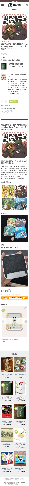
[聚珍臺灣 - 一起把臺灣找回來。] (14, 5)
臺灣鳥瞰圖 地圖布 (7, 445)
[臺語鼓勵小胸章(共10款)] (20, 364)
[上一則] (5, 54)
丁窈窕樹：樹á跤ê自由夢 (20, 445)
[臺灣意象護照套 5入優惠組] (20, 411)
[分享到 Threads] (8, 111)
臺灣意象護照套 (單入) (7, 398)
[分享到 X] (5, 111)
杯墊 (8, 42)
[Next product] (2, 54)
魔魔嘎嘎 (10, 108)
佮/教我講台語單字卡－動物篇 (20, 469)
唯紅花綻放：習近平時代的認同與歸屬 (7, 422)
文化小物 (3, 42)
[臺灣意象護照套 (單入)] (7, 388)
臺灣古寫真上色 (9, 479)
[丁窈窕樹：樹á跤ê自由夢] (20, 435)
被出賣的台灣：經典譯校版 (20, 398)
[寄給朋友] (11, 111)
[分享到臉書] (2, 111)
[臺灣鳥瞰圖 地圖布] (7, 435)
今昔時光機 (16, 479)
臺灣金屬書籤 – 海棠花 (7, 375)
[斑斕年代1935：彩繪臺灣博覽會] (7, 458)
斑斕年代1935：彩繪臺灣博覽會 (7, 469)
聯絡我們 (22, 479)
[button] (2, 5)
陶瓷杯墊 (6, 108)
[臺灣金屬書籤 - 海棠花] (7, 364)
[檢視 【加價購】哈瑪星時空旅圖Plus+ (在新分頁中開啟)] (9, 76)
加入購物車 (13, 101)
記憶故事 (22, 478)
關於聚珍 (7, 478)
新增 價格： (19, 66)
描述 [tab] (2, 121)
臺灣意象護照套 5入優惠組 (20, 422)
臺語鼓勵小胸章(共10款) (20, 375)
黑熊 (14, 108)
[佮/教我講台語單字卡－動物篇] (20, 458)
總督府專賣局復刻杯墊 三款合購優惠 (11, 339)
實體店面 (12, 478)
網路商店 (17, 478)
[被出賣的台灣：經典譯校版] (20, 388)
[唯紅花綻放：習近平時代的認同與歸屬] (7, 411)
